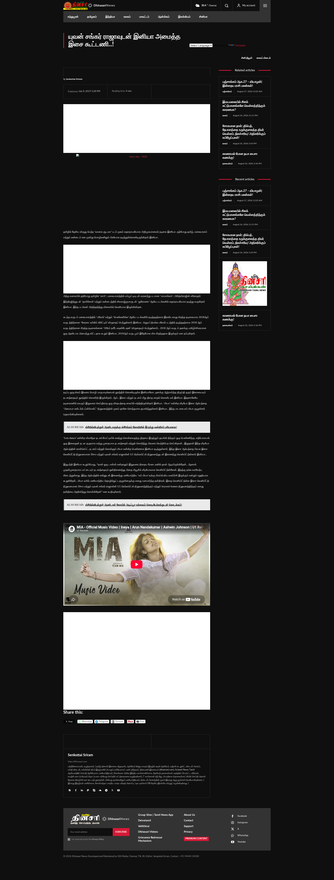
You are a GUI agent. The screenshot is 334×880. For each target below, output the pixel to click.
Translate (240, 45)
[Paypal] (88, 790)
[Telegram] (183, 91)
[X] (167, 91)
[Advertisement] (136, 128)
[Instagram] (232, 823)
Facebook (242, 816)
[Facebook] (159, 91)
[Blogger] (69, 790)
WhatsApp (242, 835)
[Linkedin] (82, 790)
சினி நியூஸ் (246, 58)
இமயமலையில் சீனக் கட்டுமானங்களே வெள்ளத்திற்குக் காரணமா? (243, 105)
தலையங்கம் (227, 163)
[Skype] (94, 790)
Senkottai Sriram (74, 79)
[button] (226, 5)
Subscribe (121, 832)
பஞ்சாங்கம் (227, 91)
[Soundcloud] (100, 790)
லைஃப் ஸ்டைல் (264, 58)
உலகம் (225, 115)
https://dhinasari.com (77, 762)
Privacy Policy (98, 839)
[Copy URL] (199, 91)
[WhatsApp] (175, 91)
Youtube (241, 842)
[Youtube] (118, 790)
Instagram (242, 822)
